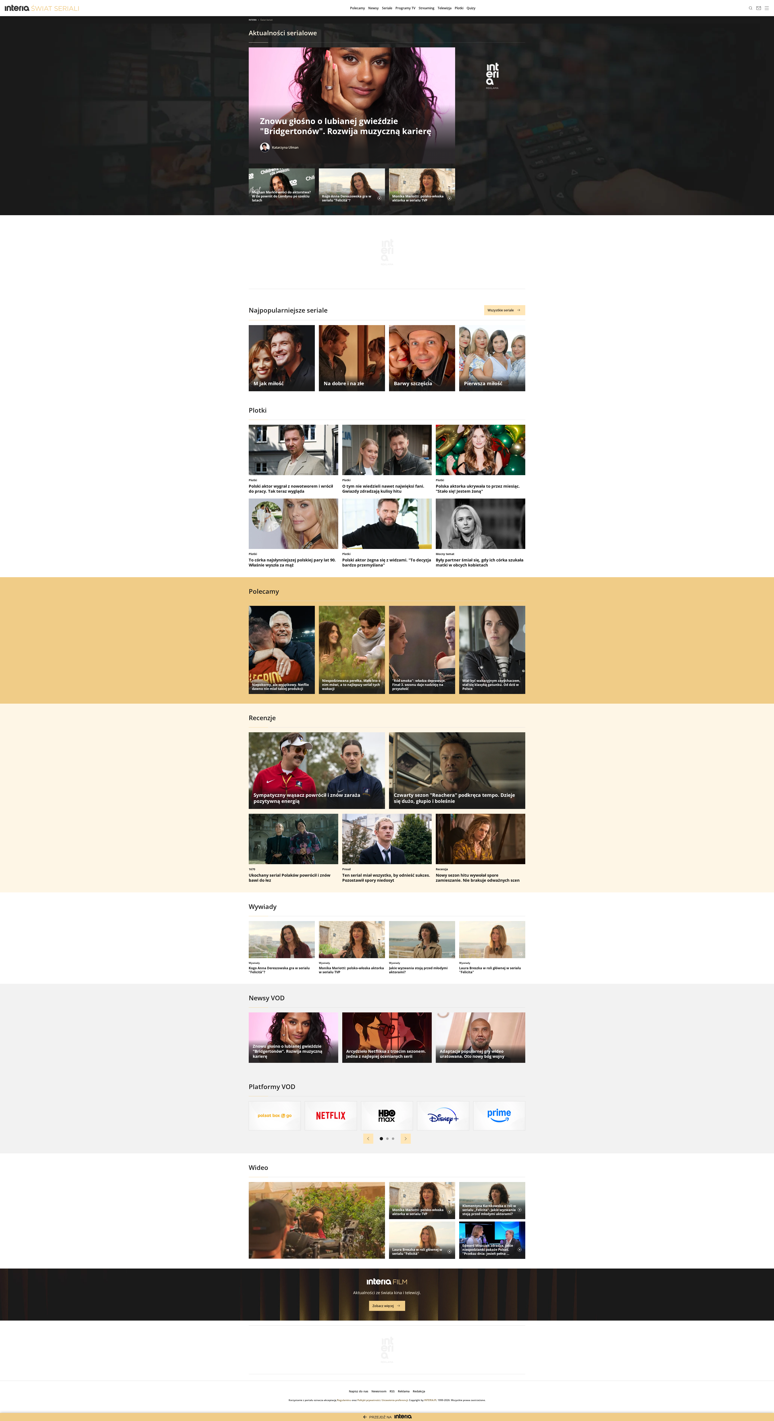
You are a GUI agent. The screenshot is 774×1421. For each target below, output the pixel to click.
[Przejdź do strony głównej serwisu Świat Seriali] (55, 8)
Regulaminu (344, 1400)
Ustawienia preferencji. (395, 1400)
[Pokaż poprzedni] (368, 1139)
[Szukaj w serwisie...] (751, 8)
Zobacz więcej (383, 1306)
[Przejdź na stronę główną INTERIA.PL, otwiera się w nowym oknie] (17, 8)
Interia (253, 19)
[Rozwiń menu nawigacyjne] (767, 8)
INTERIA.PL (430, 1400)
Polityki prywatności (368, 1400)
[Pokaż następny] (406, 1139)
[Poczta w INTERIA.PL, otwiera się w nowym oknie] (759, 8)
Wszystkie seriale (501, 310)
